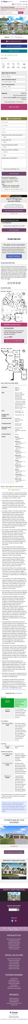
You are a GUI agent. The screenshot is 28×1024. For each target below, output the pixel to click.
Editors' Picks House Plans (14, 959)
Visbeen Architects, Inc (14, 987)
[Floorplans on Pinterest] (15, 921)
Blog (20, 928)
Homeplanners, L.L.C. (14, 980)
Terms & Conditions (11, 10)
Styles (9, 928)
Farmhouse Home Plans (14, 944)
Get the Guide (14, 230)
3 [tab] (15, 36)
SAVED (15, 4)
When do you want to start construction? (12, 135)
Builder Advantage (14, 1000)
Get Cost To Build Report (14, 210)
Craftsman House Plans (14, 942)
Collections (15, 928)
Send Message (14, 174)
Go (18, 909)
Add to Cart (14, 107)
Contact (16, 929)
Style (6, 55)
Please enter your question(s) (10, 158)
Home (2, 55)
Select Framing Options (8, 84)
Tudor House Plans (14, 949)
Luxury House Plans (14, 963)
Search (4, 928)
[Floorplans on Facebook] (12, 921)
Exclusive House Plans (14, 960)
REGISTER (19, 4)
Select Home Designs (14, 982)
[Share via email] (8, 283)
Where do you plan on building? (10, 150)
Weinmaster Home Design (14, 988)
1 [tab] (10, 36)
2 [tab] (13, 36)
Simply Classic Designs (14, 983)
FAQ (24, 928)
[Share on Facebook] (14, 283)
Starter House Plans (14, 967)
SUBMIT (21, 12)
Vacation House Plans (14, 968)
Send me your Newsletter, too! (11, 169)
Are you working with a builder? (10, 145)
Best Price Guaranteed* (19, 95)
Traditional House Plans (14, 947)
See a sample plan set (14, 490)
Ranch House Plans (14, 945)
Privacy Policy (21, 10)
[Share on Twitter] (16, 283)
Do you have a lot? (6, 140)
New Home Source (14, 998)
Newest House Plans (14, 965)
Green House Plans (14, 962)
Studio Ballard (14, 985)
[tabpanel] (14, 25)
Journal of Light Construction (14, 1003)
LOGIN (23, 4)
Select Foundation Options (9, 79)
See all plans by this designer (14, 852)
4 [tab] (17, 36)
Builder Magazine (14, 1001)
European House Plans (13, 55)
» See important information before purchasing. (13, 689)
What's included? (5, 74)
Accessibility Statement (22, 1019)
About (11, 929)
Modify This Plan (14, 51)
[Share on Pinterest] (19, 283)
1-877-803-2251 (23, 1)
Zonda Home (14, 1005)
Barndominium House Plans (14, 939)
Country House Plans (14, 940)
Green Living (14, 978)
